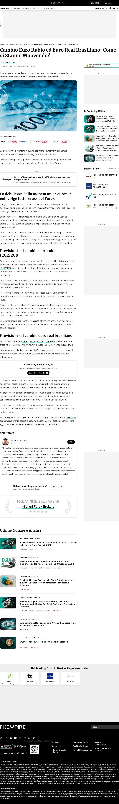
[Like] (53, 486)
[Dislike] (61, 486)
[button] (4, 3)
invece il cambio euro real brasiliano (38, 341)
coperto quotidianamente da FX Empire (45, 232)
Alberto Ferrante (19, 440)
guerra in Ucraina (31, 159)
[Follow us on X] (106, 8)
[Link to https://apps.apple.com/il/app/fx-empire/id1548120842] (6, 746)
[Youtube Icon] (15, 737)
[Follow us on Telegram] (117, 8)
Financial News (16, 44)
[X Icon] (1, 737)
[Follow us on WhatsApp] (110, 8)
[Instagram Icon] (20, 737)
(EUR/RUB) (5, 268)
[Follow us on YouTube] (113, 8)
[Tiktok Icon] (34, 737)
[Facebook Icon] (6, 737)
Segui (71, 442)
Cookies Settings (80, 746)
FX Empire (4, 44)
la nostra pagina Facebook (48, 421)
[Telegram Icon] (24, 737)
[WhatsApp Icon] (29, 737)
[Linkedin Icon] (10, 737)
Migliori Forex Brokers (38, 506)
